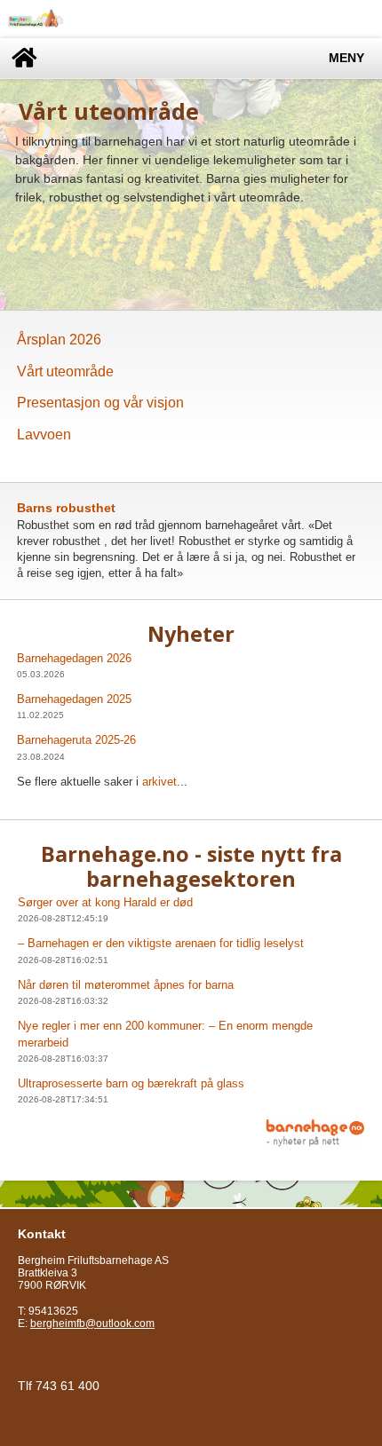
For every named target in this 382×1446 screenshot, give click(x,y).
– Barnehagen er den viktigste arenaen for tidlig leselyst (161, 943)
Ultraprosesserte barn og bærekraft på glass (131, 1083)
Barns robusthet (66, 508)
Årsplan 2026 (59, 339)
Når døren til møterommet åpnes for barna (126, 985)
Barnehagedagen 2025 (74, 699)
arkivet (159, 781)
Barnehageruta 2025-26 (76, 740)
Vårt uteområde (65, 371)
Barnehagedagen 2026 (74, 658)
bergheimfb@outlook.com (92, 1323)
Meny (346, 58)
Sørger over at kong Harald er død (105, 902)
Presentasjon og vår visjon (100, 402)
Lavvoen (44, 434)
